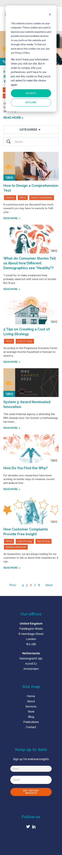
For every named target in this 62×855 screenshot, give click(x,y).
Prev (12, 585)
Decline (30, 102)
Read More (12, 117)
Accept (31, 93)
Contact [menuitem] (31, 727)
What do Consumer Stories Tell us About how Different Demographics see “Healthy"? (29, 263)
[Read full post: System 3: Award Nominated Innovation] (31, 382)
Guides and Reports (41, 197)
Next (49, 585)
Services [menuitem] (31, 706)
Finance (10, 197)
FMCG (23, 197)
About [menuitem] (31, 701)
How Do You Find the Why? (25, 468)
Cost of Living (25, 341)
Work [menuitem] (31, 711)
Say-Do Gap (43, 541)
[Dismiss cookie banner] (50, 15)
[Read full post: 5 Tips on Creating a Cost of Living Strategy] (31, 309)
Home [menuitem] (31, 696)
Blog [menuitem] (31, 716)
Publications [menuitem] (31, 722)
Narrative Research (16, 547)
